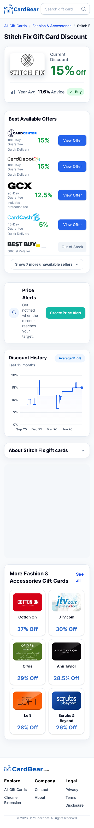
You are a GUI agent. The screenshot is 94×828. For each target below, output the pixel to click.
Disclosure (75, 805)
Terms (71, 797)
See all (80, 577)
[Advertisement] (47, 511)
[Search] (83, 9)
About (40, 797)
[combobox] (65, 9)
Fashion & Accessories (52, 25)
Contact (41, 789)
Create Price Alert (65, 313)
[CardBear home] (21, 8)
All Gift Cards (15, 25)
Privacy (72, 789)
